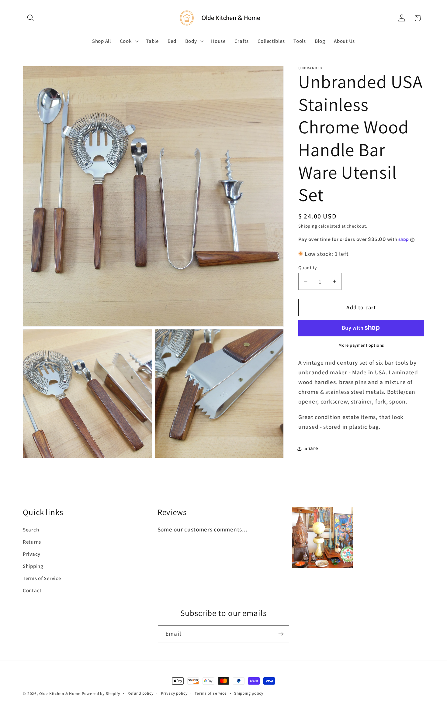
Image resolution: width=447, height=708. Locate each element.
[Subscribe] (281, 633)
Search (31, 530)
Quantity (307, 267)
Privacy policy (174, 693)
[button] (31, 18)
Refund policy (140, 693)
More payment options (361, 345)
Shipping (307, 226)
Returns (32, 542)
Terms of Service (42, 578)
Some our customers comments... (203, 530)
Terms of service (211, 693)
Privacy (31, 554)
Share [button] (311, 448)
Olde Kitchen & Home (60, 693)
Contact (32, 590)
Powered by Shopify (101, 693)
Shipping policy (248, 693)
